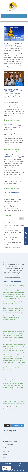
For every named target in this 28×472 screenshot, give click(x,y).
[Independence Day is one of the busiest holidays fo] (14, 318)
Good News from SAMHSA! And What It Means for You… (13, 44)
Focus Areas (6, 438)
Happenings (6, 451)
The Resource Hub (8, 447)
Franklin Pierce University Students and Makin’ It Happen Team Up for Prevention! (13, 232)
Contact (5, 457)
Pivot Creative (20, 465)
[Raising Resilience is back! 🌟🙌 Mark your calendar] (14, 295)
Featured (6, 48)
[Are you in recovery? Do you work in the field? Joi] (14, 342)
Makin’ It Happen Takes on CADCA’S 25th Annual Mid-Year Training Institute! (13, 90)
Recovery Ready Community (11, 196)
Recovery (21, 96)
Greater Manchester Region (10, 441)
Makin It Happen (9, 46)
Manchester (16, 163)
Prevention (11, 48)
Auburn (6, 159)
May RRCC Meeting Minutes (12, 192)
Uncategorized (16, 50)
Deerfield (19, 159)
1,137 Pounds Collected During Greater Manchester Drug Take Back (14, 155)
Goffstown (11, 161)
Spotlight (17, 48)
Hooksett (17, 161)
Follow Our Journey (8, 444)
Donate (5, 454)
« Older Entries (7, 215)
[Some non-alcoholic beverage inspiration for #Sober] (14, 411)
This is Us (5, 434)
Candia (14, 159)
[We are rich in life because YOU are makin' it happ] (14, 365)
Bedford (10, 159)
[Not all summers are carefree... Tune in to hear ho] (14, 388)
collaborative (14, 127)
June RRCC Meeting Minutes (12, 124)
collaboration (7, 95)
